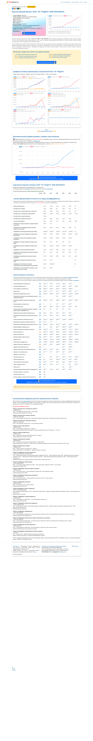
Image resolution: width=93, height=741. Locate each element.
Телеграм (64, 551)
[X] (18, 8)
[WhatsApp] (20, 8)
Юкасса (34, 551)
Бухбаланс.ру (16, 546)
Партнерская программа (61, 546)
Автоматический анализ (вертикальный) (62, 54)
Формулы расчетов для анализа (60, 57)
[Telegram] (16, 8)
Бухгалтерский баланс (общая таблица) (62, 55)
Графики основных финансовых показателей (27, 54)
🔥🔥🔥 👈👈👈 (46, 131)
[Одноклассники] (14, 8)
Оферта (53, 546)
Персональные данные (47, 546)
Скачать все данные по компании (46, 62)
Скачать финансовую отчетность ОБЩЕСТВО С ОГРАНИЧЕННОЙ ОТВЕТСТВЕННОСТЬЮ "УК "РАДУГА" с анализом (46, 381)
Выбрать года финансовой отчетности (27, 57)
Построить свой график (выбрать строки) (28, 56)
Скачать (13, 669)
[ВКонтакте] (13, 8)
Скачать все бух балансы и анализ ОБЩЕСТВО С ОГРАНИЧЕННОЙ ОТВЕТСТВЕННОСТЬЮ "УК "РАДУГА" (46, 178)
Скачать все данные (30, 33)
